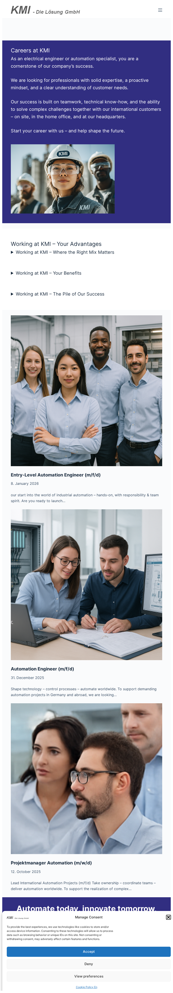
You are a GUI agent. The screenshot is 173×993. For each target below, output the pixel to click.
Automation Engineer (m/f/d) (42, 669)
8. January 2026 (25, 483)
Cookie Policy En (86, 987)
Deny (88, 964)
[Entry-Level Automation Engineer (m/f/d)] (86, 390)
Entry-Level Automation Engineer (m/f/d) (56, 475)
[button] (168, 917)
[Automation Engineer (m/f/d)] (86, 584)
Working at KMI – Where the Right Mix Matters (65, 252)
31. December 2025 (27, 677)
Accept (89, 951)
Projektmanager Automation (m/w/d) (51, 863)
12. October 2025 (26, 871)
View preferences (88, 976)
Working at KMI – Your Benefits (48, 273)
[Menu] (160, 10)
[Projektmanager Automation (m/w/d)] (86, 778)
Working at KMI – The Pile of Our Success (60, 294)
